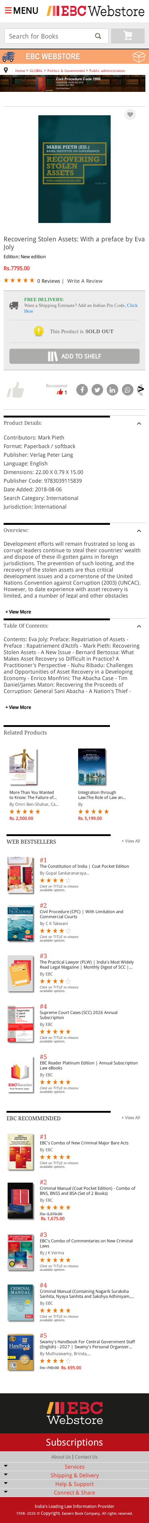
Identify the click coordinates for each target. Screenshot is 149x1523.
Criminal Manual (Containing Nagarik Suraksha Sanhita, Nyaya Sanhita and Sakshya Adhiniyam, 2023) (85, 1294)
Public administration (107, 71)
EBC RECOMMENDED (34, 1118)
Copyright (50, 1513)
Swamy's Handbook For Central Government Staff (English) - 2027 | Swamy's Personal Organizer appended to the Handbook (87, 1344)
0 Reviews (48, 281)
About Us (61, 1457)
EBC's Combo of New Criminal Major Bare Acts (84, 1142)
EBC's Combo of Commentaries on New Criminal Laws (86, 1243)
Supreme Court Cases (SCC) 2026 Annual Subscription (79, 1015)
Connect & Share (74, 1492)
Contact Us (86, 1457)
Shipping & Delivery (75, 1475)
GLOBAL (36, 71)
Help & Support (74, 1484)
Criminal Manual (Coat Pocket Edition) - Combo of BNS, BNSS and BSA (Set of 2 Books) (87, 1191)
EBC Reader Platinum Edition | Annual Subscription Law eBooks (89, 1065)
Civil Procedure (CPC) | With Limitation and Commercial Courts (81, 914)
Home (20, 71)
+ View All (131, 841)
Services (75, 1467)
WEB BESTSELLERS (31, 842)
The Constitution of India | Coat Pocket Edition (84, 866)
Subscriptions (74, 1442)
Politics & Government (66, 71)
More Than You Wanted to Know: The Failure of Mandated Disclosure (31, 795)
